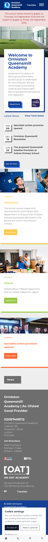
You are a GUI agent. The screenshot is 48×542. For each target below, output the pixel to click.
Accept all (12, 527)
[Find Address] (30, 538)
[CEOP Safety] (8, 458)
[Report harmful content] (28, 458)
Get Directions (12, 441)
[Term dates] (6, 538)
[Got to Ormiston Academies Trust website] (16, 472)
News (10, 379)
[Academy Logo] (14, 5)
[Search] (42, 538)
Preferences (11, 534)
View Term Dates (34, 116)
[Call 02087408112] (18, 538)
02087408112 (14, 419)
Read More (15, 104)
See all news (11, 164)
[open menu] (41, 5)
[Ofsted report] (36, 103)
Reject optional (30, 527)
